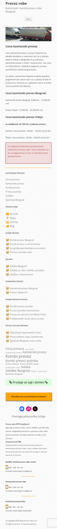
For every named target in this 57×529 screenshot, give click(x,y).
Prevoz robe (16, 3)
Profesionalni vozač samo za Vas (26, 318)
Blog (11, 226)
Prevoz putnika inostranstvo (24, 310)
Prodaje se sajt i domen (28, 382)
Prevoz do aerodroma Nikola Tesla (27, 314)
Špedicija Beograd (15, 199)
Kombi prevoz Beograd (21, 240)
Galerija (13, 221)
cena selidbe (29, 349)
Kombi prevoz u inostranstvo (24, 244)
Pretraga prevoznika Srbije (28, 416)
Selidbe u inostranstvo (21, 274)
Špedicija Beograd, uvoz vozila (25, 340)
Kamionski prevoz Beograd (23, 288)
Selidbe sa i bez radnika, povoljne (26, 270)
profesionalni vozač (13, 368)
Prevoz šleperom (18, 292)
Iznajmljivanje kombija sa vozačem (27, 248)
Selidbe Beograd (18, 266)
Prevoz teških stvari (29, 364)
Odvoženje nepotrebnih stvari (25, 332)
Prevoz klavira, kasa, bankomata (26, 336)
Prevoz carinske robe (20, 252)
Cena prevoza (13, 179)
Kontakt (13, 213)
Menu (28, 19)
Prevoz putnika (13, 191)
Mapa (12, 217)
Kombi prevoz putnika (21, 306)
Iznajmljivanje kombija (14, 353)
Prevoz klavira (12, 364)
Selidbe (9, 195)
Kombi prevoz (13, 187)
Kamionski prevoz (15, 183)
